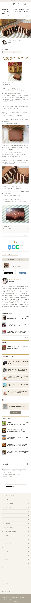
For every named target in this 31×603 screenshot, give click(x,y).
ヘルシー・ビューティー (7, 507)
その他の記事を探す (8, 464)
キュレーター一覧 (5, 589)
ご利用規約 (22, 597)
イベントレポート (5, 555)
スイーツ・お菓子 (5, 535)
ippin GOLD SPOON (6, 580)
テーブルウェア (5, 551)
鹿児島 (4, 254)
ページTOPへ (15, 482)
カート (25, 3)
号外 (2, 576)
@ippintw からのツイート (7, 583)
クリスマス (4, 515)
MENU (2, 3)
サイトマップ (4, 599)
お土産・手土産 (5, 499)
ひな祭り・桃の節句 (6, 523)
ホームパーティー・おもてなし (8, 503)
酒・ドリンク (4, 539)
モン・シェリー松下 (8, 51)
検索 (28, 3)
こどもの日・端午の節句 (7, 527)
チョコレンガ (17, 51)
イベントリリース (5, 572)
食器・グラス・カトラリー (7, 543)
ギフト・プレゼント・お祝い (8, 495)
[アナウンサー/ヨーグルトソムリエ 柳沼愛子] (11, 283)
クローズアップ (5, 559)
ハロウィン (4, 511)
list (9, 249)
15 (27, 15)
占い (2, 563)
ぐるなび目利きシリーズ (14, 597)
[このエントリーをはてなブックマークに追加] (13, 247)
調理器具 (3, 547)
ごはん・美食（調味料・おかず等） (9, 531)
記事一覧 (26, 337)
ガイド (3, 567)
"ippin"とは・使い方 (6, 591)
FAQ (9, 599)
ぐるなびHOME (5, 597)
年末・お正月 (4, 519)
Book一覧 (17, 589)
